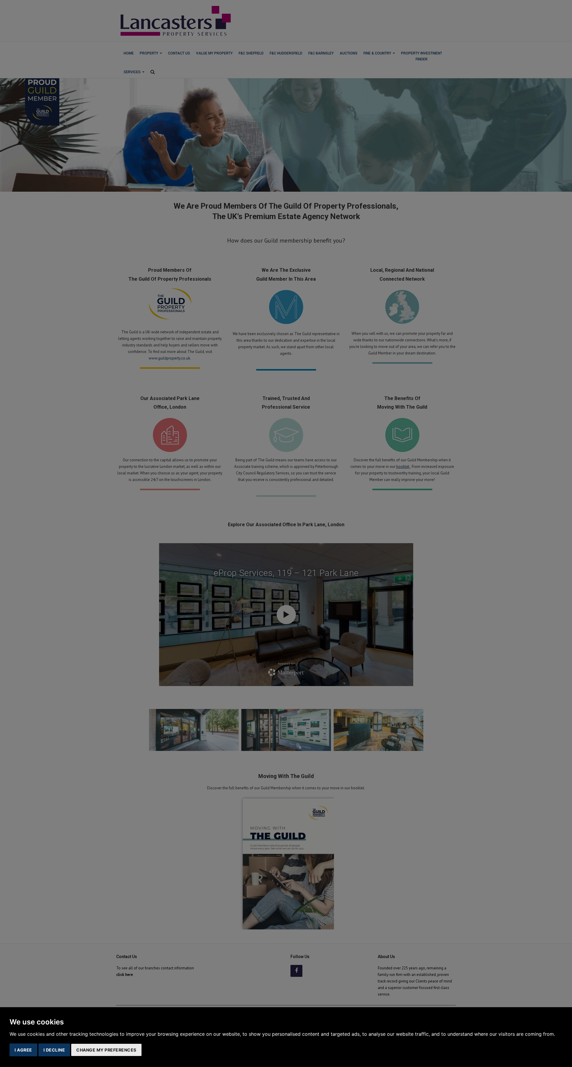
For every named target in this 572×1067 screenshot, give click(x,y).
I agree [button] (23, 1049)
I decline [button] (54, 1049)
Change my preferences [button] (106, 1049)
